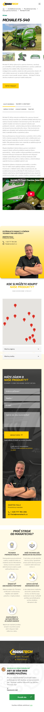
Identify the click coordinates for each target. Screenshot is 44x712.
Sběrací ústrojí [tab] (8, 109)
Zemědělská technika (14, 9)
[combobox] (22, 349)
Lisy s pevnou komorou (10, 10)
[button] (39, 4)
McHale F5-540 (25, 10)
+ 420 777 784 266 (11, 242)
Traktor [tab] (31, 109)
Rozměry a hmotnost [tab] (23, 104)
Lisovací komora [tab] (20, 109)
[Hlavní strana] (4, 9)
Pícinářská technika (30, 9)
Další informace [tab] (8, 104)
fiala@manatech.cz (11, 244)
